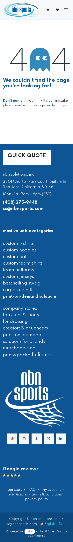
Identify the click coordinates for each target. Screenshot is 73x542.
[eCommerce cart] (47, 10)
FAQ (32, 490)
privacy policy (36, 499)
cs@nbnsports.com (23, 208)
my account (51, 490)
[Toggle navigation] (66, 9)
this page (58, 105)
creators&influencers (25, 328)
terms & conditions (47, 494)
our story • (17, 490)
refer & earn (17, 494)
